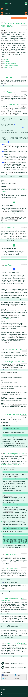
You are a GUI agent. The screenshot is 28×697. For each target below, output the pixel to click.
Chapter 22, (11, 464)
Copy (26, 85)
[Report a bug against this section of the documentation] (26, 25)
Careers (3, 689)
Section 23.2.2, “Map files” (14, 499)
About (2, 694)
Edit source (23, 25)
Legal (2, 692)
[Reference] (26, 3)
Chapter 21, (16, 647)
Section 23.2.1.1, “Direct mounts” (9, 319)
